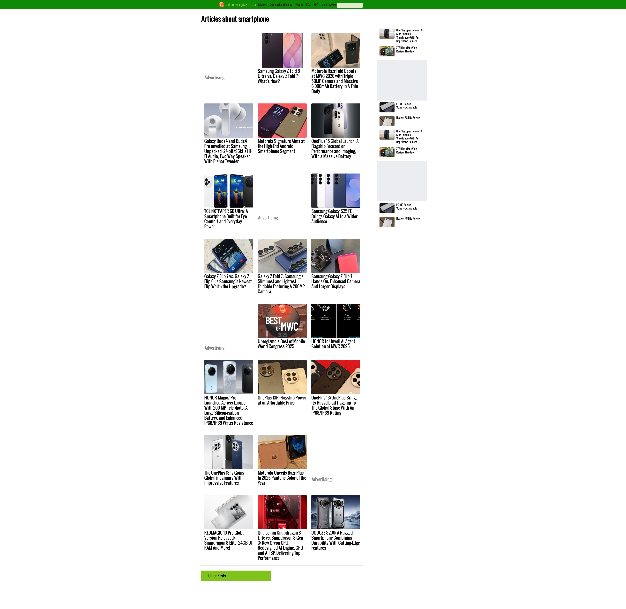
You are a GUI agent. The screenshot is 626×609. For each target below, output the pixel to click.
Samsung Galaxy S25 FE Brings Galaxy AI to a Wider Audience (334, 216)
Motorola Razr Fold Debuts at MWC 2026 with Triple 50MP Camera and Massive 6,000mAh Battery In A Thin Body (334, 81)
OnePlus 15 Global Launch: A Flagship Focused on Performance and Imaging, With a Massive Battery (335, 148)
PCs (308, 5)
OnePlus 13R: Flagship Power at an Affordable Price (282, 400)
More (324, 5)
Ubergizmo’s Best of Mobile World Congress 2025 (281, 343)
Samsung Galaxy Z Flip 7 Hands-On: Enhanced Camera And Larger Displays (335, 281)
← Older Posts (215, 576)
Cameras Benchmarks (281, 5)
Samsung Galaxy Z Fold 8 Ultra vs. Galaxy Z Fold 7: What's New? (279, 76)
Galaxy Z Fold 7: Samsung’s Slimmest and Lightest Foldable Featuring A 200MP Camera (281, 284)
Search (332, 5)
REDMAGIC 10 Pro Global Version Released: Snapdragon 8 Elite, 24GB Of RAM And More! (228, 540)
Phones (299, 5)
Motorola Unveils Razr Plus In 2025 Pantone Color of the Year (282, 477)
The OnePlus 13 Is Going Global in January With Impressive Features (224, 477)
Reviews (262, 5)
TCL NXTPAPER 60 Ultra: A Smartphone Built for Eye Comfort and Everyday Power (226, 218)
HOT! (315, 5)
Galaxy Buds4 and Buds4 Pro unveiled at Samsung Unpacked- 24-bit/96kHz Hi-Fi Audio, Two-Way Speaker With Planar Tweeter (228, 151)
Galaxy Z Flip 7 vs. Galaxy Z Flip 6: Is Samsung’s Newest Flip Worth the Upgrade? (228, 281)
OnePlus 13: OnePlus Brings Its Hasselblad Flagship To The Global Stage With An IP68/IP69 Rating (334, 405)
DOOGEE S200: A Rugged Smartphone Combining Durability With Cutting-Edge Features (335, 540)
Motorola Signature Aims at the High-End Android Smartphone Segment (281, 146)
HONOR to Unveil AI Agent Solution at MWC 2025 (333, 343)
